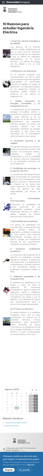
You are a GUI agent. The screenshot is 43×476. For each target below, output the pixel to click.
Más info (30, 464)
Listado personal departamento (16, 423)
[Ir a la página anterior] (32, 390)
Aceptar (9, 470)
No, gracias (24, 470)
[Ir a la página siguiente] (36, 390)
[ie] (12, 12)
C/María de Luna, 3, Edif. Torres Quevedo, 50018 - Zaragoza (21, 449)
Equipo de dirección (12, 426)
